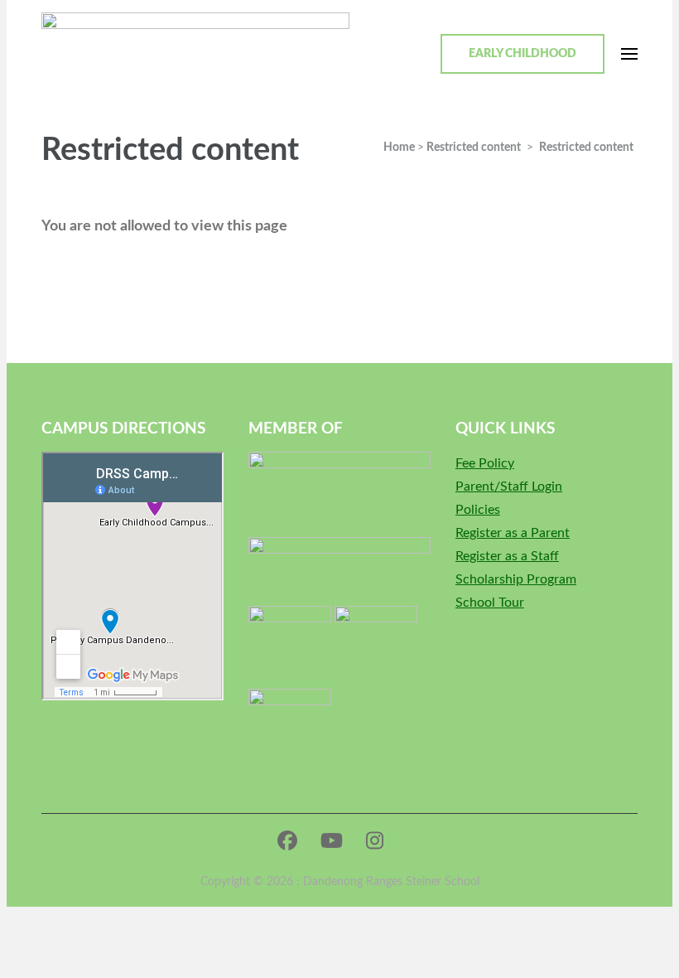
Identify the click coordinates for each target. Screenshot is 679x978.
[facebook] (287, 842)
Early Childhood (522, 54)
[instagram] (374, 842)
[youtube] (331, 842)
